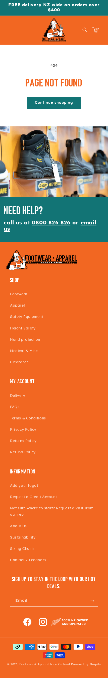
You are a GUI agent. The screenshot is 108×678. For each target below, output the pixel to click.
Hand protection (25, 340)
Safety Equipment (26, 317)
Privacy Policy (23, 429)
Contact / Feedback (28, 560)
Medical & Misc (23, 351)
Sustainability (22, 537)
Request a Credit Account (33, 497)
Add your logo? (24, 486)
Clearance (19, 362)
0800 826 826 (51, 222)
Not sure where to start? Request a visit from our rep (52, 511)
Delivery (17, 396)
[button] (10, 29)
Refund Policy (23, 452)
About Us (18, 526)
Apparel (17, 305)
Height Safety (23, 328)
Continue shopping (54, 103)
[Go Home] (41, 270)
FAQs (14, 407)
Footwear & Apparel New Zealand (44, 664)
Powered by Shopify (86, 664)
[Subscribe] (92, 601)
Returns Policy (23, 441)
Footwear (19, 294)
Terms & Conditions (28, 418)
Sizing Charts (22, 549)
